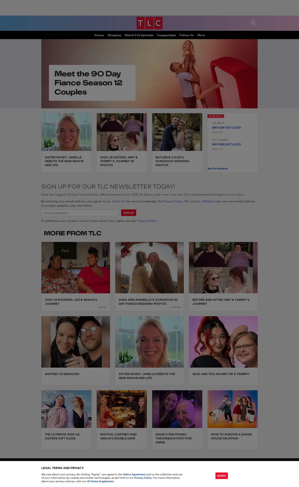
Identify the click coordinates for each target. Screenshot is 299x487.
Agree (221, 475)
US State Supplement (100, 481)
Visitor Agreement (134, 474)
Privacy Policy (143, 477)
